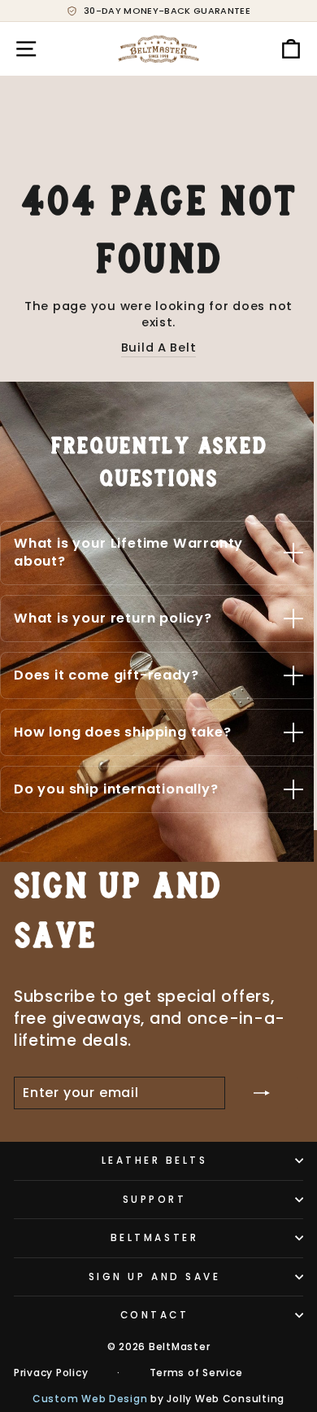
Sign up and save (155, 1276)
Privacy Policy (51, 1372)
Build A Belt (159, 347)
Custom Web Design (90, 1398)
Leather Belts (155, 1160)
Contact (154, 1315)
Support (155, 1199)
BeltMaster (154, 1237)
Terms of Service (196, 1372)
